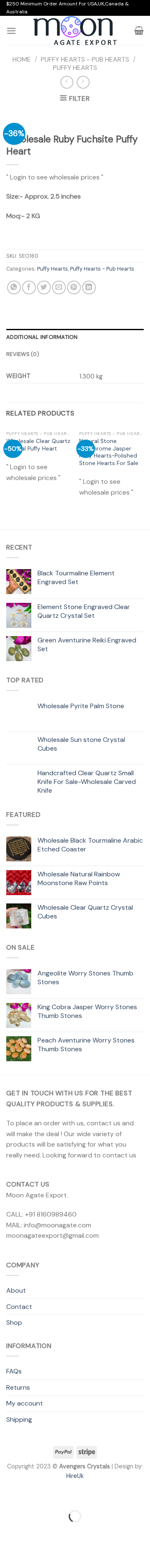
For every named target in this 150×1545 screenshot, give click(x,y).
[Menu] (11, 30)
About (16, 1290)
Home (21, 59)
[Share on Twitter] (44, 287)
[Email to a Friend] (59, 287)
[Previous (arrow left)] (8, 1531)
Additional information (42, 337)
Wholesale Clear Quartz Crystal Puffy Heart (38, 445)
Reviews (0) (22, 354)
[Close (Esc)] (8, 1495)
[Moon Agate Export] (75, 30)
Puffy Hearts (75, 67)
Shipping (19, 1419)
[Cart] (139, 30)
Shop (14, 1322)
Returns (18, 1387)
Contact (19, 1306)
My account (24, 1403)
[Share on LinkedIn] (89, 287)
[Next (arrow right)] (33, 1531)
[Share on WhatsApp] (14, 287)
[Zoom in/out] (33, 1495)
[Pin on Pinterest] (74, 287)
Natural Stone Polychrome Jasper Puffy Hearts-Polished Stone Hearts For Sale (108, 452)
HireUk (75, 1476)
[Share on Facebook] (29, 287)
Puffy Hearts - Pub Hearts (85, 59)
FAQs (14, 1371)
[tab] (75, 337)
